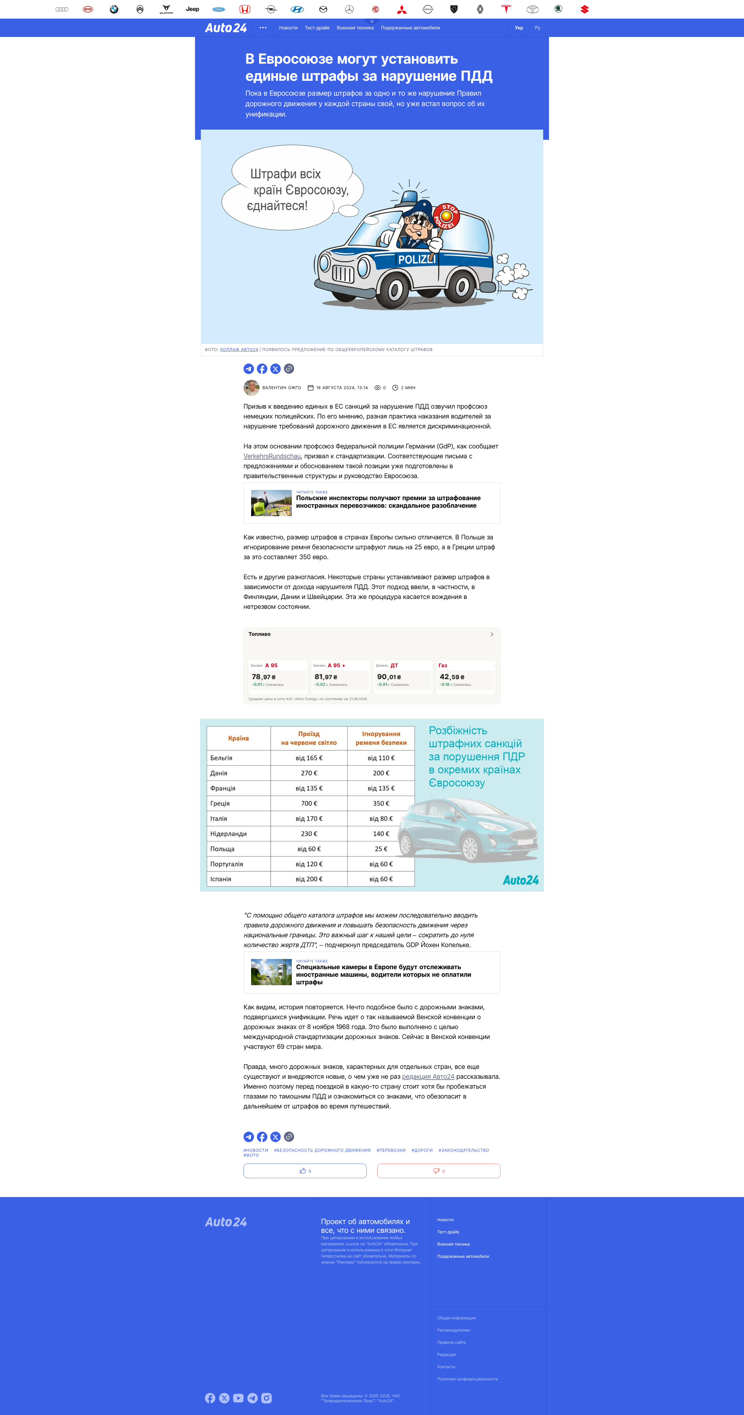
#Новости (256, 1150)
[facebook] (262, 369)
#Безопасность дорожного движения (322, 1150)
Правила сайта (451, 1342)
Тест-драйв (317, 28)
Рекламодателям (453, 1330)
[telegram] (249, 369)
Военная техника (355, 28)
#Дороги (422, 1150)
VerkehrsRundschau (272, 456)
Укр (519, 28)
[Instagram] (266, 1398)
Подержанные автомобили (410, 28)
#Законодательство (464, 1150)
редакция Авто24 (428, 1077)
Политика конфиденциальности (467, 1379)
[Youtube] (238, 1398)
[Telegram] (252, 1398)
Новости (288, 28)
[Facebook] (210, 1398)
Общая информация (456, 1318)
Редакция (446, 1354)
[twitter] (275, 369)
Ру (538, 28)
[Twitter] (224, 1398)
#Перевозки (391, 1150)
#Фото (251, 1155)
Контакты (446, 1366)
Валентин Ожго (281, 387)
